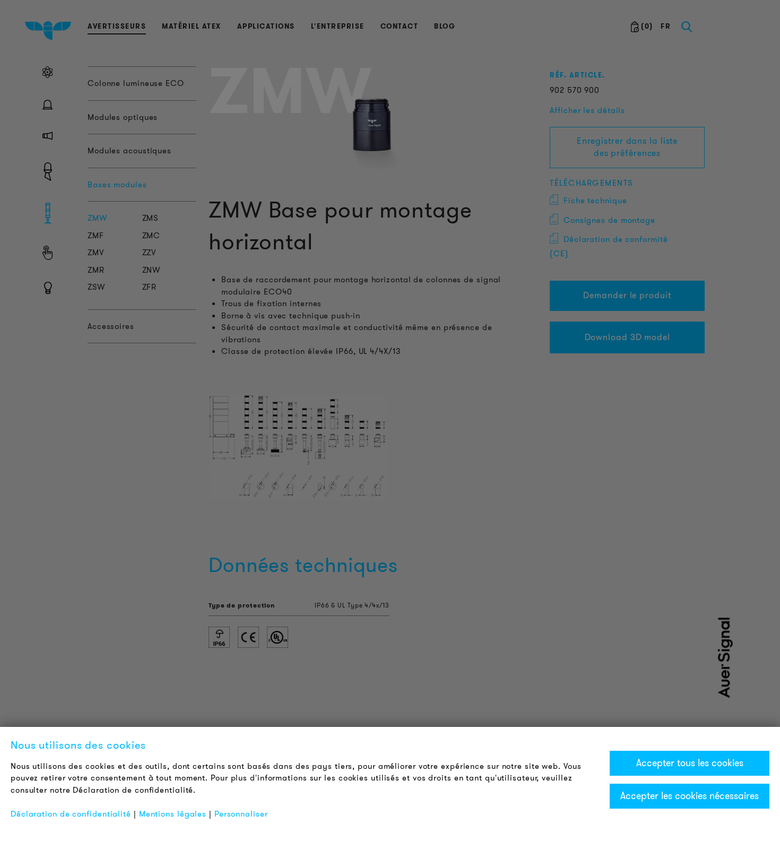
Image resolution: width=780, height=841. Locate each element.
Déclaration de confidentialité (71, 814)
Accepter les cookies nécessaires (689, 796)
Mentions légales (172, 814)
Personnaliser (241, 814)
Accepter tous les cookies (689, 763)
